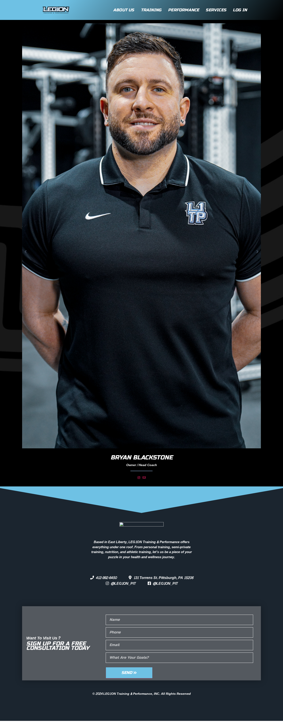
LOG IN (240, 10)
